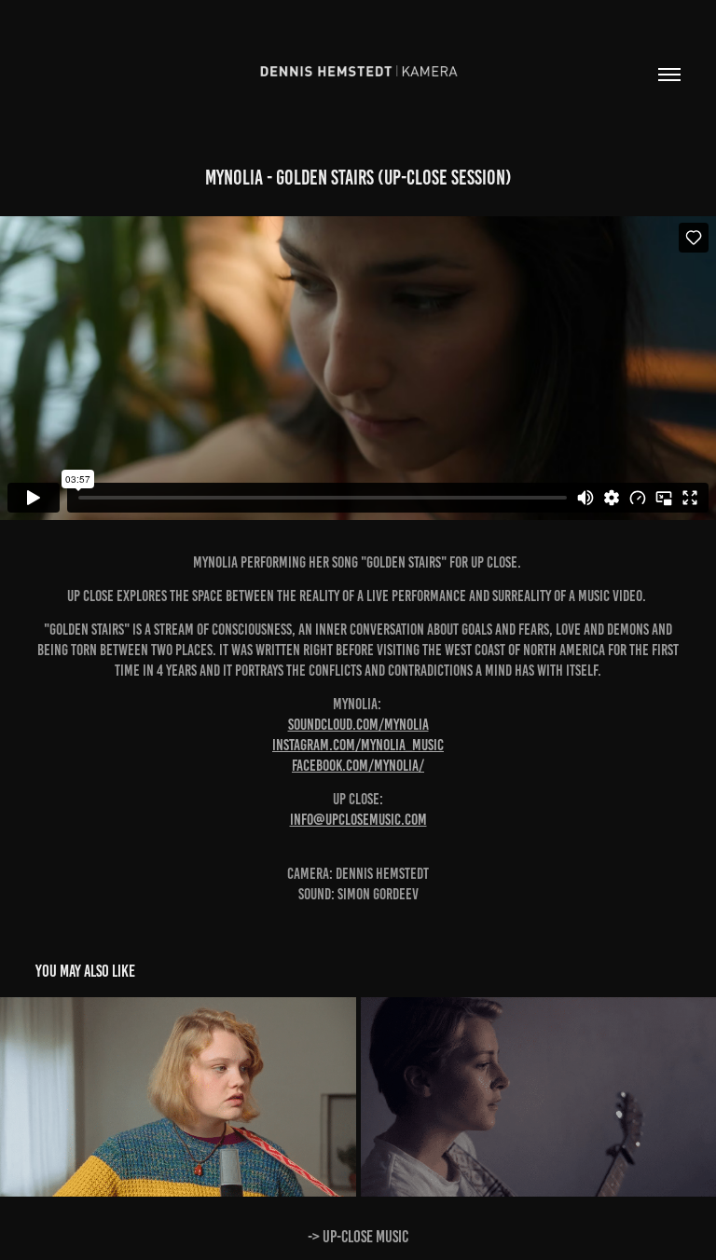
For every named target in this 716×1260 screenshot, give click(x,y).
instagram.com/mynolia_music (358, 744)
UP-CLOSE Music (365, 1236)
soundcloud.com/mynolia (358, 724)
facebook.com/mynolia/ (358, 765)
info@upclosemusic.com (358, 819)
